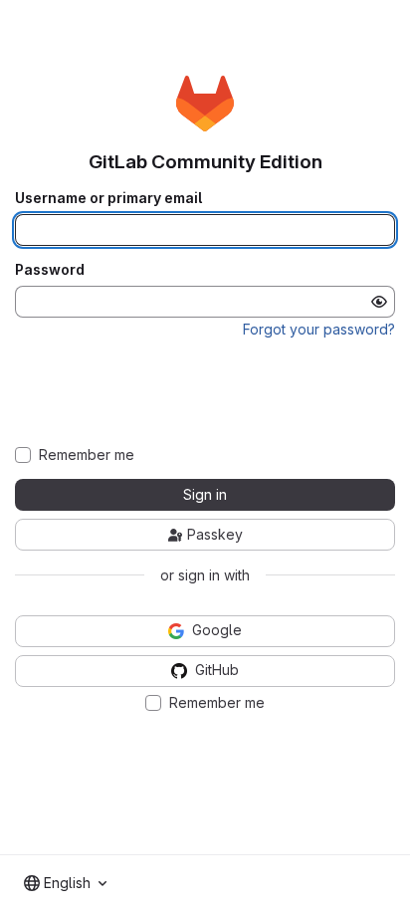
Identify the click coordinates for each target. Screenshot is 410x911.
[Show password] (379, 302)
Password (50, 270)
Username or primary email (108, 198)
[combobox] (65, 883)
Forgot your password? (319, 329)
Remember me (86, 455)
